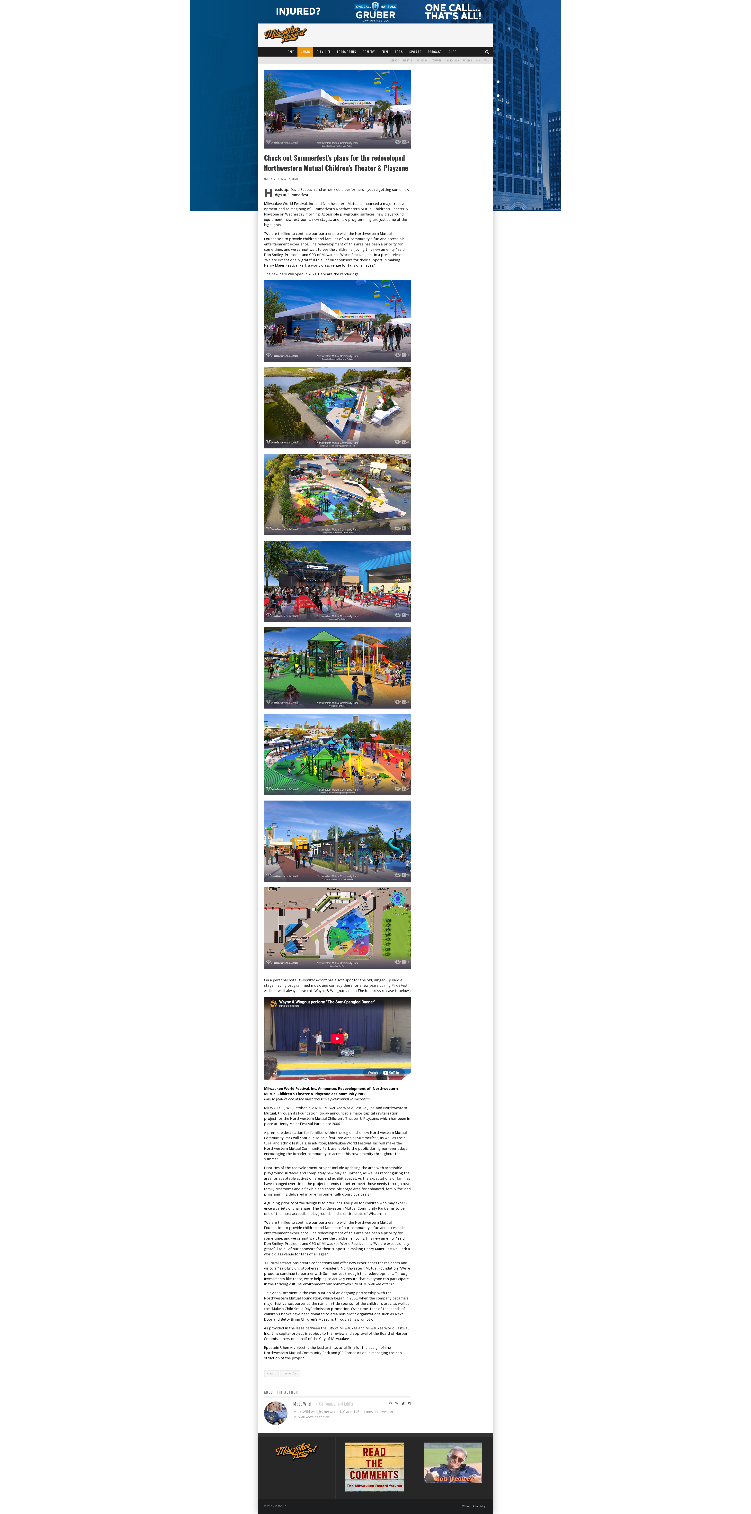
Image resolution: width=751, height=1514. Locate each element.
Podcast (435, 52)
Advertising (479, 1506)
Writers (466, 1506)
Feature (271, 1373)
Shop (452, 52)
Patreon (467, 60)
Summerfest (290, 1373)
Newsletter (482, 60)
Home (290, 52)
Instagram (422, 60)
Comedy (369, 52)
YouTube (436, 60)
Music (305, 52)
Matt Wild (270, 179)
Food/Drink (346, 52)
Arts (399, 52)
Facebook (394, 60)
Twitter (407, 60)
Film (385, 52)
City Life (324, 52)
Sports (415, 52)
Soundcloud (452, 60)
